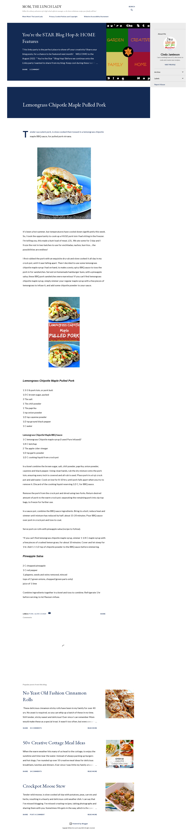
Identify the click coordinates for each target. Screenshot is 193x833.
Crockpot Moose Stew (44, 786)
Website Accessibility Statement (96, 16)
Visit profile (170, 65)
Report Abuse (159, 84)
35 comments (36, 728)
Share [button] (24, 69)
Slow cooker (40, 614)
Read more (92, 728)
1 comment (34, 69)
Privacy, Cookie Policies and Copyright (63, 16)
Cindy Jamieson (170, 54)
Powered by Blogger (80, 824)
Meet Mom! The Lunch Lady (32, 16)
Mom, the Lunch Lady (41, 6)
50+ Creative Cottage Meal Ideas (54, 742)
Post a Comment (37, 814)
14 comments (36, 771)
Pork (31, 614)
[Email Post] (49, 614)
